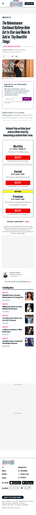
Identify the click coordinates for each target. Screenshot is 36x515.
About (4, 501)
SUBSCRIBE (29, 3)
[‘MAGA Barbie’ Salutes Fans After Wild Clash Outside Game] (29, 311)
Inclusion (22, 503)
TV (2, 467)
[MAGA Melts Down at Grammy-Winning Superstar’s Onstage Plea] (29, 300)
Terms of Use (25, 101)
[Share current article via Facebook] (4, 56)
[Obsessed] (16, 4)
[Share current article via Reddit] (16, 56)
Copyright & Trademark (21, 504)
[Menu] (5, 4)
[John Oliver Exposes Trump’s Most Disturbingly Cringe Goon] (29, 346)
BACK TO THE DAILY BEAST (12, 497)
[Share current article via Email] (12, 56)
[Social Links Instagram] (18, 488)
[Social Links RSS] (25, 488)
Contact (8, 501)
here (29, 281)
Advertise (22, 501)
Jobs (16, 501)
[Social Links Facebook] (10, 488)
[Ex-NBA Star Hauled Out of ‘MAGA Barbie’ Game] (29, 334)
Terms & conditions (8, 504)
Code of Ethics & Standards (10, 503)
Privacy (31, 501)
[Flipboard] (29, 488)
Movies (4, 471)
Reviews (4, 474)
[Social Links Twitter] (14, 488)
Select (18, 157)
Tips (13, 501)
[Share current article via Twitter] (8, 56)
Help (27, 501)
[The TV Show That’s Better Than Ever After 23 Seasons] (29, 323)
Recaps (4, 478)
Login (27, 221)
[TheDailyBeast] (16, 1)
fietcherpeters (14, 276)
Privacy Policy (7, 102)
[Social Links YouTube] (21, 488)
